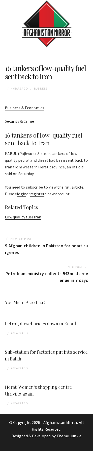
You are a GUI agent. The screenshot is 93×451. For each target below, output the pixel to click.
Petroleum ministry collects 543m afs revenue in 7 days (46, 277)
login (21, 193)
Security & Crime (19, 121)
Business (40, 88)
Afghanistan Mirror (60, 422)
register (37, 193)
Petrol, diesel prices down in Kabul (40, 324)
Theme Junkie (69, 435)
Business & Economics (24, 107)
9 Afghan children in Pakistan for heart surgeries (46, 249)
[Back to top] (88, 446)
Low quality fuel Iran (23, 216)
